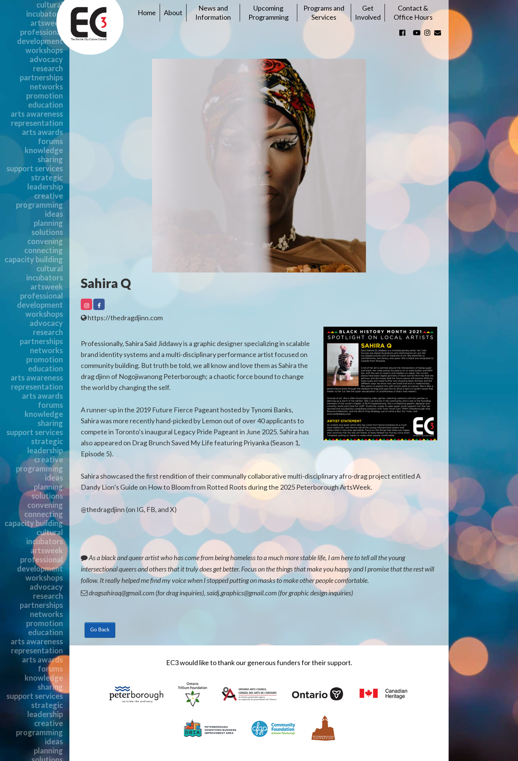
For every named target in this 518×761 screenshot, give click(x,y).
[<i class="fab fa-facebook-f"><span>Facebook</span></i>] (402, 32)
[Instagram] (86, 304)
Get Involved (368, 12)
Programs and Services (323, 12)
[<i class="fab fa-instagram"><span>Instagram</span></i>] (427, 32)
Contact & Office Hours (413, 12)
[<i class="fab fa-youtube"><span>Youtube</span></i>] (417, 32)
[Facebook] (99, 304)
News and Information (213, 12)
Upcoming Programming (268, 12)
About (173, 12)
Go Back (100, 630)
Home (147, 12)
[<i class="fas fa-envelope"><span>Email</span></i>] (437, 32)
